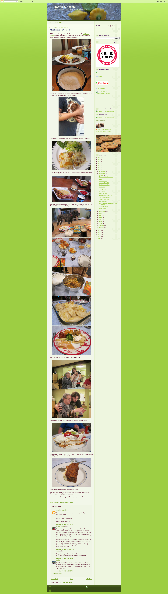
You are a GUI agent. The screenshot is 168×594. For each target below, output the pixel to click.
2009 (99, 238)
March (101, 223)
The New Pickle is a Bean (106, 177)
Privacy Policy (58, 22)
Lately (100, 179)
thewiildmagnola (61, 510)
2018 (99, 161)
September (102, 211)
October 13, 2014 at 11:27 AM (65, 524)
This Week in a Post (104, 185)
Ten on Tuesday (103, 181)
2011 (99, 234)
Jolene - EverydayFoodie (105, 129)
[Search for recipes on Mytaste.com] (100, 88)
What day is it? (103, 201)
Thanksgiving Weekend (105, 195)
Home (49, 22)
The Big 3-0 (102, 187)
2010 (99, 236)
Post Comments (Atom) (66, 582)
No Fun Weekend (103, 206)
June (100, 217)
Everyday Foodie (65, 6)
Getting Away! (102, 189)
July (100, 215)
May (100, 219)
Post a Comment (57, 573)
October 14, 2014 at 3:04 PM (64, 571)
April (100, 221)
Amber (58, 560)
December (102, 171)
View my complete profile (104, 131)
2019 (99, 159)
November (102, 173)
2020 (99, 157)
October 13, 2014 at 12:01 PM (65, 549)
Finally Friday (102, 208)
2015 (99, 167)
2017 (99, 163)
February (101, 225)
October (101, 175)
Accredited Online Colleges (103, 93)
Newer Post (54, 579)
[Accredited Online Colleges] (103, 91)
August (101, 213)
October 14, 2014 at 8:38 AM (64, 558)
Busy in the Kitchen (104, 197)
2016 (99, 165)
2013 (99, 230)
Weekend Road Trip (104, 183)
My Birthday (102, 191)
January (101, 227)
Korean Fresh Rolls (104, 199)
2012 (99, 232)
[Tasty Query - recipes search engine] (102, 84)
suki (57, 551)
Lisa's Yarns (60, 526)
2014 (99, 169)
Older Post (89, 579)
